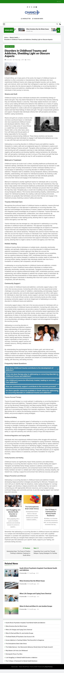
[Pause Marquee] (58, 30)
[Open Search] (57, 24)
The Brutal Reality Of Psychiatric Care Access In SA (20, 636)
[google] (34, 7)
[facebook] (27, 7)
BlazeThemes (48, 666)
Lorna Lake (9, 60)
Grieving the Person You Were (14, 654)
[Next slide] (60, 1)
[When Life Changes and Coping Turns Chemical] (47, 29)
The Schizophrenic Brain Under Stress (32, 508)
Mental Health (9, 46)
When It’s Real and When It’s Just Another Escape (38, 1)
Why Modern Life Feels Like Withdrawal (17, 650)
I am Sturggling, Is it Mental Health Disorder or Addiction (13, 513)
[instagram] (29, 7)
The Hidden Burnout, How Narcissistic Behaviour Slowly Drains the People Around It (29, 647)
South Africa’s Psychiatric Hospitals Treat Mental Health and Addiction (25, 622)
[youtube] (36, 7)
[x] (31, 7)
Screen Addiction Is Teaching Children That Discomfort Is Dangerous (25, 640)
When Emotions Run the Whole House (30, 29)
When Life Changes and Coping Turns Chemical (35, 593)
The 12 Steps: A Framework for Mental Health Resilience (50, 512)
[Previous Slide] (57, 1)
